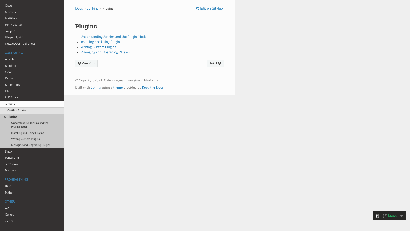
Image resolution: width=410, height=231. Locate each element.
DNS (8, 91)
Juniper (10, 31)
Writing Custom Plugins (25, 139)
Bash (8, 186)
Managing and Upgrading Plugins (30, 145)
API (7, 208)
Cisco (8, 5)
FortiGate (11, 18)
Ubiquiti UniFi (14, 37)
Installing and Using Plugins (27, 133)
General (10, 214)
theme (118, 87)
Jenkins (10, 104)
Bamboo (10, 65)
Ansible (9, 59)
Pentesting (12, 157)
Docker (10, 78)
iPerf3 (9, 221)
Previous (88, 63)
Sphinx (96, 87)
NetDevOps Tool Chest (20, 43)
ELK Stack (11, 97)
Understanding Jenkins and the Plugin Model (29, 125)
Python (9, 192)
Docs (79, 8)
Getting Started (17, 110)
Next (214, 63)
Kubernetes (12, 84)
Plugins (12, 116)
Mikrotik (10, 12)
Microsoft (11, 170)
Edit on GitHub (211, 8)
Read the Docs (153, 87)
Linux (8, 151)
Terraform (11, 164)
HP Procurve (13, 24)
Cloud (9, 72)
